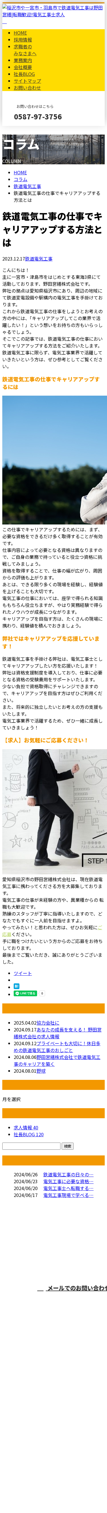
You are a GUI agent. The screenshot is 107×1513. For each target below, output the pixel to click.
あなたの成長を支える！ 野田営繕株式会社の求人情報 (58, 1033)
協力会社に (48, 1022)
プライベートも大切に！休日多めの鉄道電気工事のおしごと (57, 1047)
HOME (20, 32)
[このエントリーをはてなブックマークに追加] (16, 987)
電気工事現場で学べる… (68, 1195)
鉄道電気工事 (27, 186)
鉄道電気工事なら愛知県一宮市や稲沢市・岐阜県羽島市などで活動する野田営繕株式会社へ (51, 1408)
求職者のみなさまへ (25, 50)
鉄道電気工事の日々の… (68, 1174)
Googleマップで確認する (30, 1446)
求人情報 (26, 1127)
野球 (41, 1070)
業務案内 (23, 60)
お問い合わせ (27, 87)
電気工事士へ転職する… (68, 1188)
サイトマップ (27, 80)
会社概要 (23, 67)
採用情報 (23, 39)
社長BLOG (24, 73)
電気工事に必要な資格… (68, 1181)
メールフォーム (22, 129)
